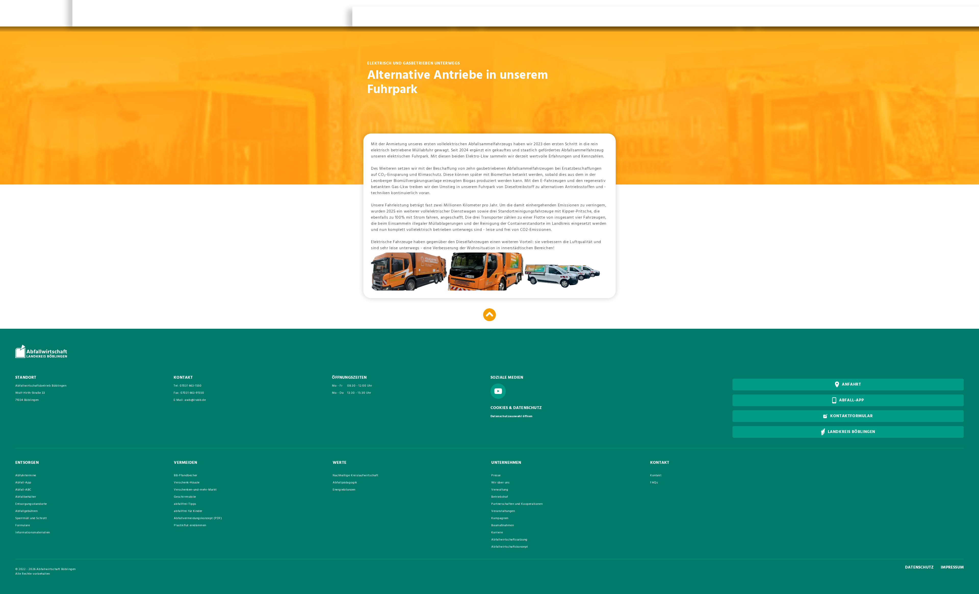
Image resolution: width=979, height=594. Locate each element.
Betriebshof (499, 496)
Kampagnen (499, 518)
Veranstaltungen (503, 511)
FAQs (654, 482)
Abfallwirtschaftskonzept (509, 546)
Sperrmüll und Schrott (31, 518)
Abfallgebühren (26, 511)
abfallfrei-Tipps (185, 504)
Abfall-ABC (23, 489)
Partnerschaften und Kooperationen (517, 504)
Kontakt (655, 475)
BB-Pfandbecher (185, 475)
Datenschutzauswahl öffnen (512, 416)
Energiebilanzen (344, 489)
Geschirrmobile (185, 496)
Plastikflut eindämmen (190, 525)
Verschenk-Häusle (187, 482)
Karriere (497, 532)
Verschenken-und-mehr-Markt (195, 489)
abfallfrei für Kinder (188, 511)
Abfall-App (23, 482)
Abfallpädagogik (345, 482)
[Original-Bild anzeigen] (409, 271)
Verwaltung (499, 489)
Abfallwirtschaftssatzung (509, 539)
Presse (496, 475)
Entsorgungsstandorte (31, 504)
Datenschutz (919, 567)
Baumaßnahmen (502, 525)
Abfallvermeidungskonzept (198, 518)
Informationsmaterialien (32, 532)
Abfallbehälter (25, 496)
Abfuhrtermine (25, 475)
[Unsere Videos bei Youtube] (498, 391)
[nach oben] (489, 314)
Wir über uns (500, 482)
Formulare (22, 525)
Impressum (952, 567)
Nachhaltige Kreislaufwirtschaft (355, 475)
